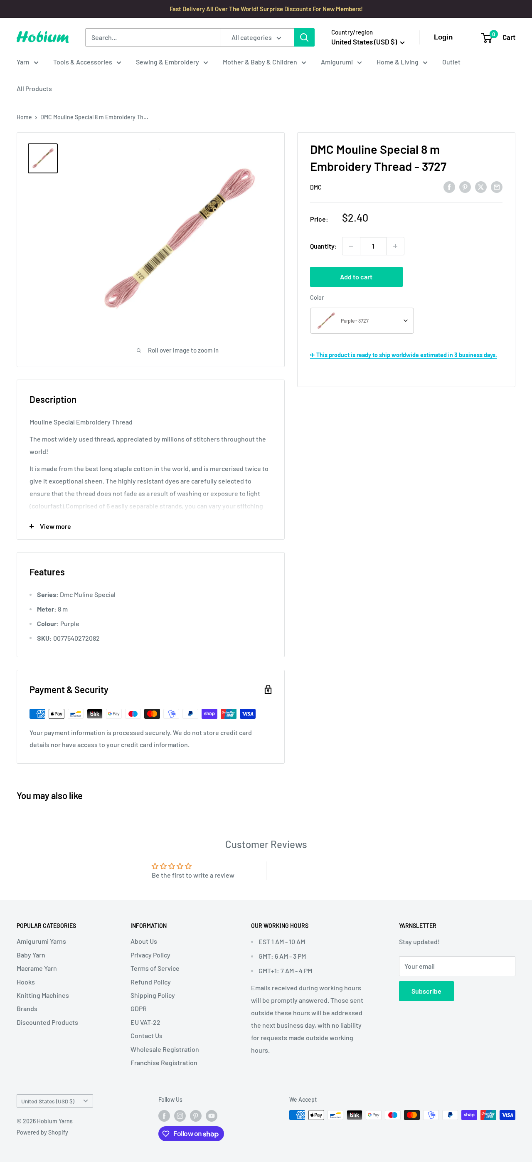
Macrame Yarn (37, 968)
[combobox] (362, 321)
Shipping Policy (153, 995)
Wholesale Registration (165, 1049)
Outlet (451, 62)
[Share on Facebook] (449, 186)
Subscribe (426, 991)
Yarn (23, 62)
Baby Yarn (31, 955)
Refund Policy (151, 982)
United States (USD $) (47, 1101)
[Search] (304, 37)
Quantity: (323, 246)
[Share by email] (496, 186)
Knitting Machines (43, 995)
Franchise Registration (164, 1062)
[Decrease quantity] (351, 246)
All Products (34, 88)
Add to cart (356, 277)
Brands (27, 1008)
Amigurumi (337, 62)
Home (24, 117)
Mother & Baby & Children (260, 62)
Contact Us (147, 1035)
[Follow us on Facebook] (164, 1116)
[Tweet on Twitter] (481, 186)
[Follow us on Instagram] (180, 1116)
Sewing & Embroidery (167, 62)
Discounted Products (47, 1022)
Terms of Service (155, 968)
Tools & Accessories (82, 62)
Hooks (26, 982)
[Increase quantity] (395, 246)
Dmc (316, 187)
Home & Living (398, 62)
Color (317, 297)
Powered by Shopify (42, 1132)
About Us (144, 941)
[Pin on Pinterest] (465, 186)
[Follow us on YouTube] (211, 1116)
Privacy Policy (150, 955)
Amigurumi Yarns (41, 941)
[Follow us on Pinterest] (196, 1116)
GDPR (139, 1008)
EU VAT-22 (145, 1022)
